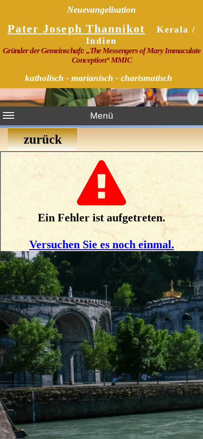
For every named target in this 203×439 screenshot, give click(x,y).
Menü (101, 116)
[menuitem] (43, 139)
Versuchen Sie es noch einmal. (101, 244)
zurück (43, 139)
